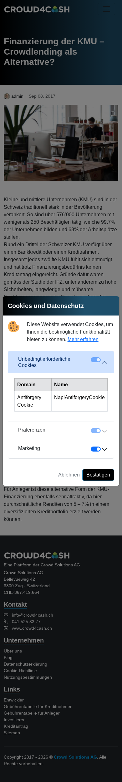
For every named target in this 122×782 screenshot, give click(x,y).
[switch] (96, 449)
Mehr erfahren (83, 339)
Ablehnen (69, 474)
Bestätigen (98, 474)
